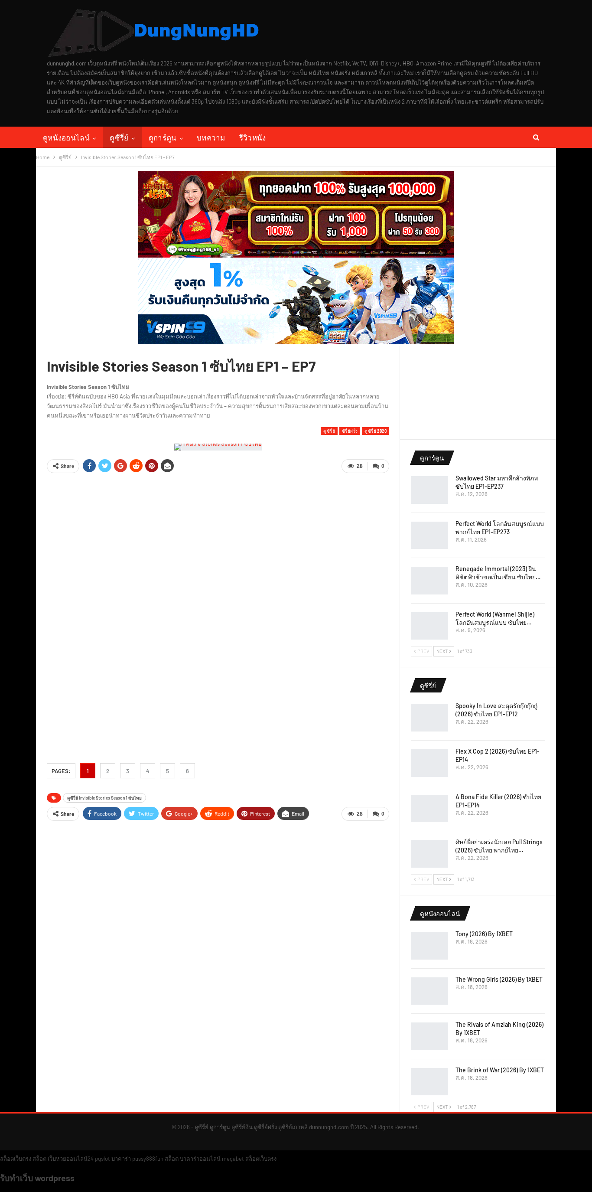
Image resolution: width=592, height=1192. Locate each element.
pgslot (102, 1158)
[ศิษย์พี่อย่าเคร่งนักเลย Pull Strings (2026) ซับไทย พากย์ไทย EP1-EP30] (429, 854)
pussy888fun (147, 1158)
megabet (233, 1158)
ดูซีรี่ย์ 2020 (375, 431)
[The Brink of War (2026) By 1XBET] (429, 1082)
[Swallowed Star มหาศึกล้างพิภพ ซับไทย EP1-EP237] (429, 490)
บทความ (211, 137)
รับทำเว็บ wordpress (37, 1177)
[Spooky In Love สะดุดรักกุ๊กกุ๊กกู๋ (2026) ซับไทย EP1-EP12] (429, 718)
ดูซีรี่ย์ (119, 137)
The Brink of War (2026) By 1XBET (499, 1070)
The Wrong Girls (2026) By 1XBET (499, 979)
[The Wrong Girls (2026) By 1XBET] (429, 991)
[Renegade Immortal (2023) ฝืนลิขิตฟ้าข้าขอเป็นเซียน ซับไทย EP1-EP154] (429, 580)
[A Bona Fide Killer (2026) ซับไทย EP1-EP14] (429, 809)
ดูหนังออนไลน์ (66, 137)
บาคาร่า (121, 1158)
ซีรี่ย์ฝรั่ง (350, 431)
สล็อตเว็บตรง (15, 1158)
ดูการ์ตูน (163, 137)
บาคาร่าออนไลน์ (200, 1158)
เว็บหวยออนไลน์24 (71, 1158)
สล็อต (39, 1158)
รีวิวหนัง (252, 137)
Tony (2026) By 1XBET (484, 933)
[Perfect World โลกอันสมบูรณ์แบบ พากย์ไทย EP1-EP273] (429, 535)
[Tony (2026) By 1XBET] (429, 946)
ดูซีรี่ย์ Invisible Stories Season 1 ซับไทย (104, 797)
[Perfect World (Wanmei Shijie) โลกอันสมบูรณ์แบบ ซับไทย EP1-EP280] (429, 626)
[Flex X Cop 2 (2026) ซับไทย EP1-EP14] (429, 763)
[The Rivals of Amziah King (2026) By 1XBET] (429, 1036)
